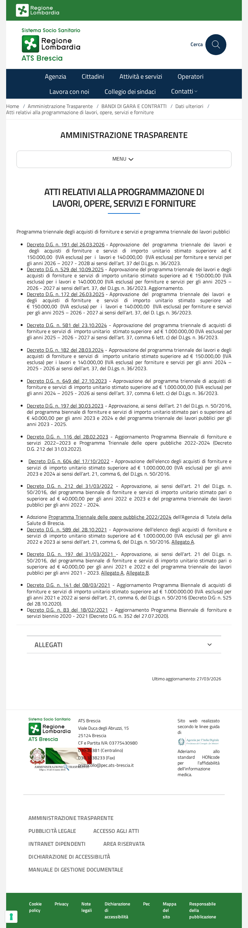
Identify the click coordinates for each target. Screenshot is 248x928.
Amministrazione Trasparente (60, 106)
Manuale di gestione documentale (75, 869)
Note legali (86, 907)
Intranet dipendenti (57, 843)
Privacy (61, 903)
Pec (146, 903)
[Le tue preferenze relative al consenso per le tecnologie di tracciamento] (11, 917)
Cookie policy (35, 907)
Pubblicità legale (52, 830)
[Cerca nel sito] (215, 44)
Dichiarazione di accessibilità (69, 856)
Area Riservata (124, 843)
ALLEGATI (49, 644)
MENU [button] (119, 159)
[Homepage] (51, 44)
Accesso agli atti (116, 830)
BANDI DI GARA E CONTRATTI (134, 106)
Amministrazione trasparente (70, 818)
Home (12, 106)
